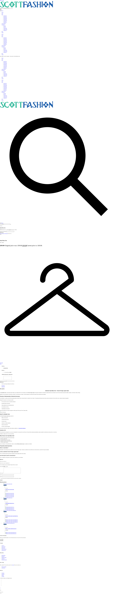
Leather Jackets (4, 23)
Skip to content (2, 0)
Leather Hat (5, 30)
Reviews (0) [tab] (3, 386)
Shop (2, 13)
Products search (2, 8)
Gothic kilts (5, 22)
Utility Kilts (5, 37)
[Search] (0, 9)
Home (2, 12)
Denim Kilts (5, 62)
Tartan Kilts (5, 21)
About (2, 32)
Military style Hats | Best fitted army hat (10, 528)
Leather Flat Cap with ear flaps (9, 489)
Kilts (2, 14)
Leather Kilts (5, 20)
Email (1, 476)
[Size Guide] (57, 361)
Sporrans (5, 71)
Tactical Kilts (5, 63)
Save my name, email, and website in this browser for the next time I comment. (11, 478)
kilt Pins (5, 72)
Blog (2, 31)
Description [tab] (3, 385)
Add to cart (1, 232)
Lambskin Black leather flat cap (9, 503)
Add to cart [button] (5, 511)
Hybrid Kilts (5, 19)
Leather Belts (5, 28)
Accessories (3, 24)
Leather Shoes (5, 29)
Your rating (1, 466)
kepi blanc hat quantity (3, 231)
